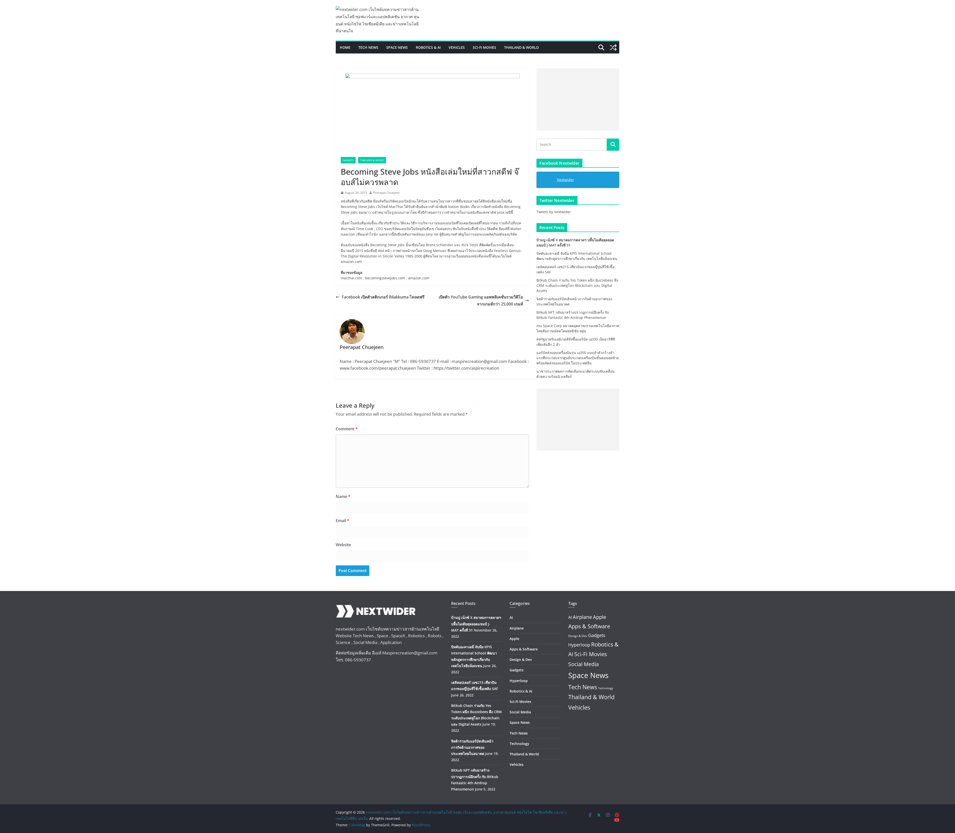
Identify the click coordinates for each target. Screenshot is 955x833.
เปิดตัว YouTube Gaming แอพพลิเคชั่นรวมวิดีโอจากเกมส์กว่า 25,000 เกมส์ (481, 300)
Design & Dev (521, 659)
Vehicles (457, 47)
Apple (514, 638)
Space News (397, 47)
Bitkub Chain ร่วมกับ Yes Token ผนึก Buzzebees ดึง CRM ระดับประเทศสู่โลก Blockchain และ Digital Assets (577, 285)
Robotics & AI (428, 47)
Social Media (520, 712)
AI (511, 617)
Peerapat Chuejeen (386, 193)
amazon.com (351, 261)
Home (345, 47)
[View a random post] (613, 47)
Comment (347, 429)
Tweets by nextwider (553, 211)
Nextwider (565, 179)
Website (343, 544)
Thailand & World (521, 47)
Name (343, 496)
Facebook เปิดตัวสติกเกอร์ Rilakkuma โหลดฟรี (383, 297)
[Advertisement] (577, 99)
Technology (519, 743)
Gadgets (348, 160)
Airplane (517, 628)
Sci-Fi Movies (484, 47)
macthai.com (351, 278)
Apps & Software (524, 649)
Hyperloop (519, 680)
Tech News (368, 47)
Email (342, 520)
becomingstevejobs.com (385, 278)
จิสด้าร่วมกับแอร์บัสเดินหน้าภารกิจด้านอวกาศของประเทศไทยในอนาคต (472, 747)
